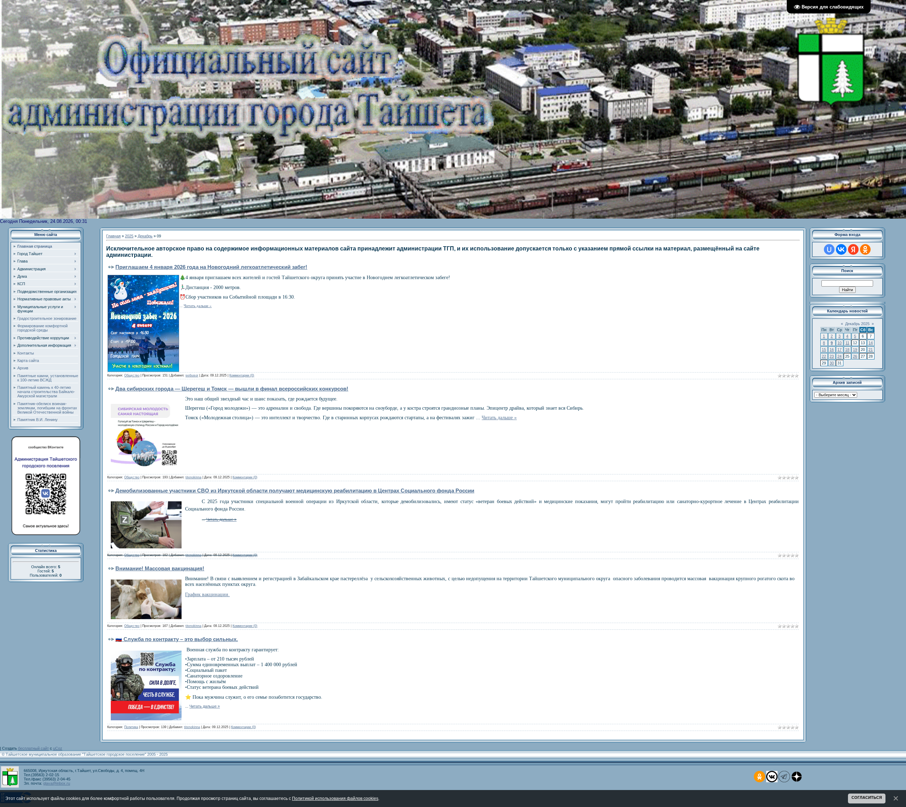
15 (824, 349)
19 (855, 349)
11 (847, 343)
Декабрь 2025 (857, 324)
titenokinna (193, 477)
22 (824, 356)
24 (839, 356)
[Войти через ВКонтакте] (841, 249)
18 (847, 349)
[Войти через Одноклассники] (865, 249)
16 (832, 349)
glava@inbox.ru (56, 783)
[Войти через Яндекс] (853, 249)
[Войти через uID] (829, 249)
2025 (129, 236)
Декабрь (145, 236)
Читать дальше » (198, 306)
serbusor (191, 375)
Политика (131, 727)
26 (855, 356)
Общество (131, 375)
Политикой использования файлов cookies (335, 798)
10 (839, 343)
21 (870, 349)
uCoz (57, 748)
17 (839, 349)
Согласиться (866, 797)
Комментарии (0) (241, 375)
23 (832, 356)
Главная (113, 236)
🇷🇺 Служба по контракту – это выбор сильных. (176, 639)
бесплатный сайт (33, 748)
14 (870, 343)
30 (832, 363)
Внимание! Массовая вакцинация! (159, 568)
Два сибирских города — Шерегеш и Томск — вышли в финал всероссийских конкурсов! (231, 389)
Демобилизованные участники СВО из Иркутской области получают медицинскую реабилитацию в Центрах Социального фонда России (294, 491)
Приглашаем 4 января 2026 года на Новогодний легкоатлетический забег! (211, 267)
